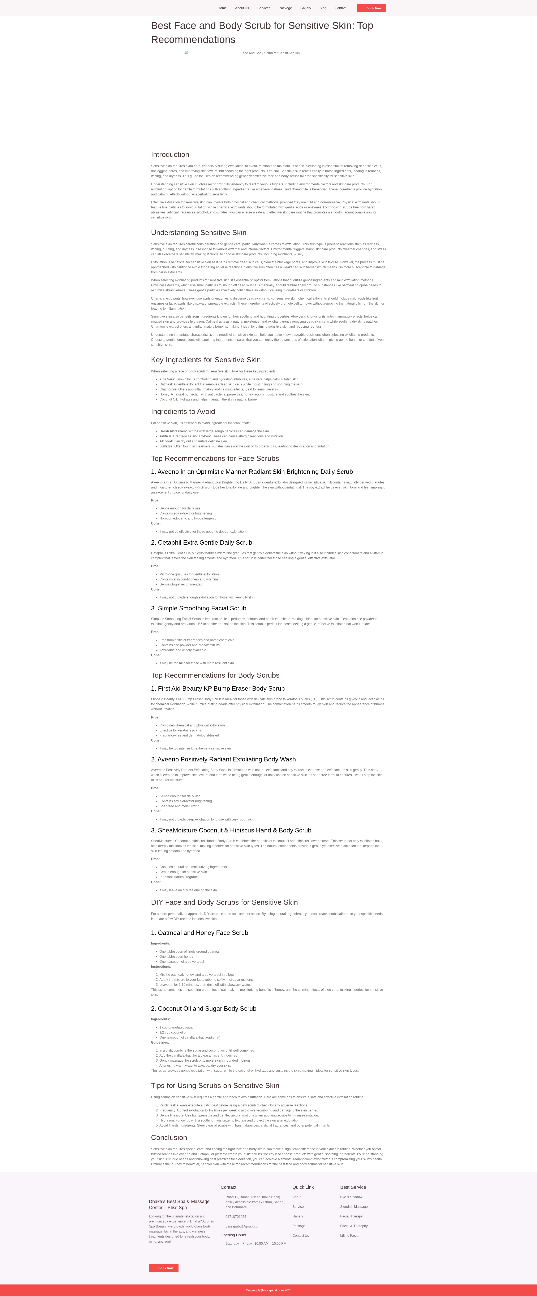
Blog (322, 8)
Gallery (305, 8)
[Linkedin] (172, 1253)
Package (285, 8)
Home (222, 8)
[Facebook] (153, 1253)
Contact (340, 8)
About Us (242, 8)
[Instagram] (162, 1253)
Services (263, 8)
